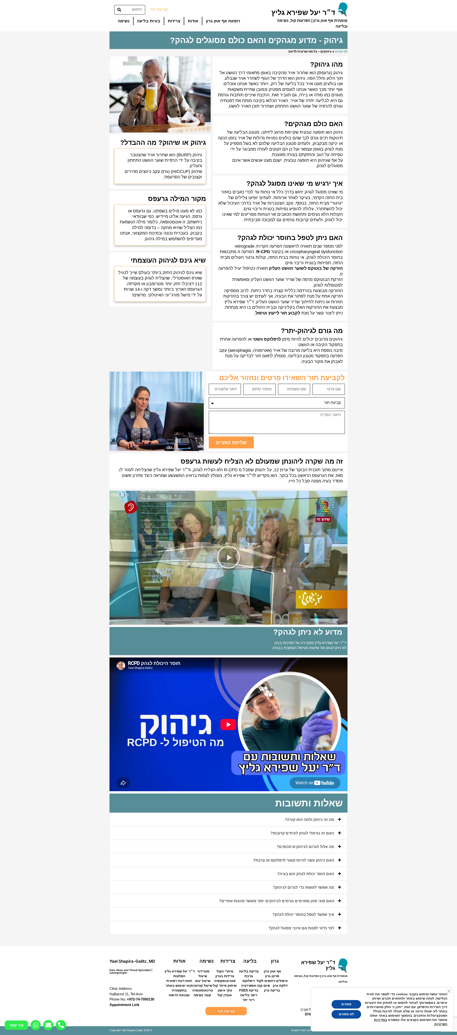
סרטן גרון (272, 976)
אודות (193, 21)
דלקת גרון (280, 985)
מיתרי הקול (225, 971)
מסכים (346, 1004)
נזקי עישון (225, 990)
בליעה (250, 961)
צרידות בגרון (224, 976)
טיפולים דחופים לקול (272, 981)
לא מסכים (346, 1014)
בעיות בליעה (148, 21)
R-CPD (263, 251)
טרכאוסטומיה (202, 990)
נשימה (123, 21)
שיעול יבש (202, 981)
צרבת (248, 976)
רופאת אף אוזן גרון (223, 21)
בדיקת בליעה (249, 971)
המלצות (179, 976)
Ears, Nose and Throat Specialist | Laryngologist (130, 971)
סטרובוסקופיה (225, 981)
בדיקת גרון (272, 990)
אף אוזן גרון (272, 971)
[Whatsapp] (35, 1025)
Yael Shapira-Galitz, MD (132, 961)
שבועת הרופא (179, 995)
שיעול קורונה (202, 985)
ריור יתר (248, 1000)
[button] (228, 557)
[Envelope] (48, 1025)
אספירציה (248, 985)
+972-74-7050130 (140, 999)
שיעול (203, 976)
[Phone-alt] (61, 1025)
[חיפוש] (119, 9)
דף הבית (341, 51)
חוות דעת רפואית (179, 981)
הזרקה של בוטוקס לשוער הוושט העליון (306, 268)
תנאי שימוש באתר (179, 985)
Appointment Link (124, 1005)
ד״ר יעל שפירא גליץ (179, 971)
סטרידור (203, 971)
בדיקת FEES (248, 990)
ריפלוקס (249, 981)
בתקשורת (179, 990)
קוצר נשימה (202, 995)
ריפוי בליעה (248, 995)
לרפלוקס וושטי (267, 339)
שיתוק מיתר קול (225, 985)
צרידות (174, 21)
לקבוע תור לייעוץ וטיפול (277, 313)
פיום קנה (263, 985)
